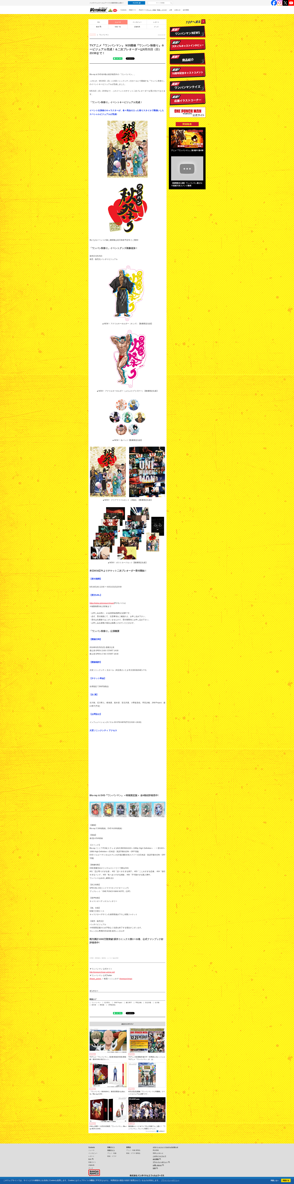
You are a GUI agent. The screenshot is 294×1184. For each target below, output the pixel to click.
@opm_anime (95, 979)
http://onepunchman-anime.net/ (102, 972)
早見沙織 (138, 1002)
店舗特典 (137, 27)
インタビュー (137, 22)
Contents (124, 10)
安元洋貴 (148, 1002)
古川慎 (157, 1002)
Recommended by (151, 1131)
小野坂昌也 (111, 1005)
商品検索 (135, 3)
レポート (156, 22)
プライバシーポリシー (160, 1162)
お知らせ (177, 10)
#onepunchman (125, 979)
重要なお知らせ (158, 1153)
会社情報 (186, 10)
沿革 (154, 1168)
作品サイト (111, 1150)
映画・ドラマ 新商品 (133, 1153)
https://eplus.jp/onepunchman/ (102, 603)
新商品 (128, 1147)
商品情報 (156, 1150)
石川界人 (107, 1002)
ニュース (118, 22)
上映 (170, 10)
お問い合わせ (157, 1165)
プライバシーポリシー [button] (170, 1180)
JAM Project (118, 1002)
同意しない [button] (275, 1180)
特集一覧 (118, 27)
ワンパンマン (96, 1002)
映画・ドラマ (161, 10)
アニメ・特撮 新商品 (133, 1150)
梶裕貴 (102, 1005)
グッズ (156, 27)
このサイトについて (159, 1156)
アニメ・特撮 (151, 10)
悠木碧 (94, 1005)
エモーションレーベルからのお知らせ (165, 1147)
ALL (98, 22)
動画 (97, 27)
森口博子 (129, 1002)
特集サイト (132, 10)
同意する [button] (286, 1180)
